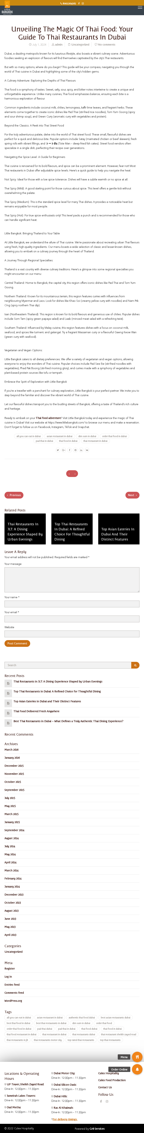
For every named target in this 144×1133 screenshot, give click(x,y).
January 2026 (12, 757)
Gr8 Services (97, 1128)
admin (58, 44)
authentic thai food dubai (82, 1017)
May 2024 (10, 854)
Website (9, 627)
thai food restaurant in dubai (21, 1034)
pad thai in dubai (44, 440)
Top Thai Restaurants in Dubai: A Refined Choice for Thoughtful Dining (57, 691)
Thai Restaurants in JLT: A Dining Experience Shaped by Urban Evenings (58, 681)
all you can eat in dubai (28, 436)
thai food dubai (89, 1028)
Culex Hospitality (108, 1073)
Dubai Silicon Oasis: (64, 1084)
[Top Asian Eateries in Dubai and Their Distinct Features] (8, 703)
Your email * (11, 612)
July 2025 (9, 797)
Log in (8, 976)
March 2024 (11, 870)
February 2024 (12, 878)
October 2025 (12, 781)
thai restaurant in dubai (95, 440)
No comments (106, 44)
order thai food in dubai (114, 436)
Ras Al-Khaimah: (63, 1107)
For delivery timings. (65, 1119)
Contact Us (105, 1087)
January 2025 (12, 822)
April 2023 (10, 934)
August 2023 (11, 910)
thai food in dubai (68, 440)
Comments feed (14, 992)
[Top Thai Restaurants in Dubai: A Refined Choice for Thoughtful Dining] (8, 693)
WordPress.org (13, 1000)
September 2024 (14, 830)
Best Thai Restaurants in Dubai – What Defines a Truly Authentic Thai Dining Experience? (68, 721)
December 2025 (13, 765)
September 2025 (14, 789)
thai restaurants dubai (83, 1034)
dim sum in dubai (87, 436)
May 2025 (10, 806)
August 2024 (11, 838)
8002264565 (69, 3)
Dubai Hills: (60, 1096)
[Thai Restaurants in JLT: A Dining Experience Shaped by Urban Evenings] (8, 683)
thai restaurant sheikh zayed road (118, 1034)
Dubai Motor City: (64, 1073)
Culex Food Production (112, 1080)
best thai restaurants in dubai (51, 1023)
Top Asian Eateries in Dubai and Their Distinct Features (47, 701)
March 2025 (11, 814)
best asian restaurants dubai (115, 1017)
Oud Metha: (13, 1107)
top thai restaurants (110, 1039)
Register (9, 968)
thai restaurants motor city (48, 1039)
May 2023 (10, 926)
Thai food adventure (48, 417)
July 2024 (9, 846)
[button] (137, 1069)
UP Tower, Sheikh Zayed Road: (25, 1084)
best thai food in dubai (18, 1023)
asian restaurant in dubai (59, 436)
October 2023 (12, 902)
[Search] (135, 665)
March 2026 (11, 749)
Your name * (12, 597)
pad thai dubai (44, 1028)
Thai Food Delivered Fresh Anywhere (36, 711)
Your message (13, 564)
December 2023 (13, 894)
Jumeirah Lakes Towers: (21, 1095)
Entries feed (12, 984)
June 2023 (10, 918)
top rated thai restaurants (81, 1039)
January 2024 (12, 886)
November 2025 (14, 773)
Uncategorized (80, 44)
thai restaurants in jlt (17, 1039)
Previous (15, 495)
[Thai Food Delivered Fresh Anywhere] (8, 713)
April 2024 (10, 862)
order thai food (104, 1023)
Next (131, 495)
